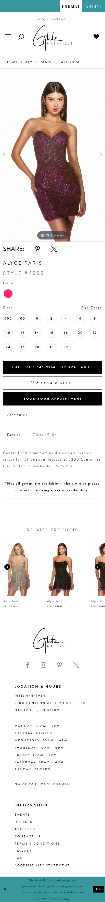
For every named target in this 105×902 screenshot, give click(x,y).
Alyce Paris (38, 62)
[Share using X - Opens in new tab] (54, 249)
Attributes (17, 414)
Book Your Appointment (52, 398)
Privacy (23, 851)
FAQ (19, 858)
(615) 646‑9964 (30, 695)
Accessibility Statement (42, 865)
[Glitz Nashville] (52, 39)
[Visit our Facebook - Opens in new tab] (28, 665)
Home (11, 62)
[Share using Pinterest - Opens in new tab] (37, 249)
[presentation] (18, 567)
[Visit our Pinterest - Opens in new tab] (59, 665)
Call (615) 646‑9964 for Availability (55, 367)
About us (25, 829)
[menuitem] (71, 6)
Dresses (23, 822)
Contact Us (28, 836)
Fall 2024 (69, 62)
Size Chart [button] (91, 307)
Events (22, 814)
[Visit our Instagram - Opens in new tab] (43, 665)
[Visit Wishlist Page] (96, 36)
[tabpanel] (52, 155)
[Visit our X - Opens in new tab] (76, 665)
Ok (99, 889)
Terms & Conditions (37, 843)
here (66, 898)
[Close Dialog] (5, 889)
